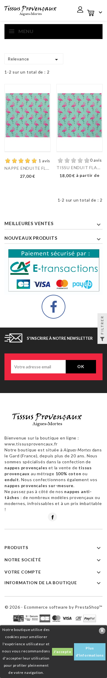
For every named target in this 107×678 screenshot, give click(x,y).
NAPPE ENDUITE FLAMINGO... (27, 168)
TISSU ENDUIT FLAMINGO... (79, 167)
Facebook (52, 517)
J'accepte (62, 651)
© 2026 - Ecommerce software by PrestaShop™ (54, 607)
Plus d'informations (90, 651)
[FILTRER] (102, 339)
